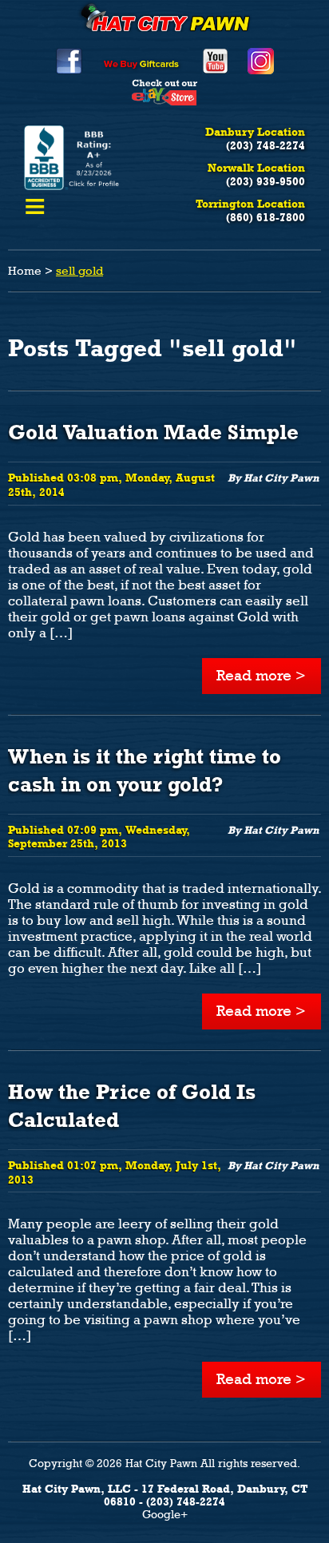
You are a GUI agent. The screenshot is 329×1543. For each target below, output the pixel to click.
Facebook (69, 61)
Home (25, 271)
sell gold (79, 271)
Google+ (165, 1514)
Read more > (261, 675)
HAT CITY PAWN (164, 16)
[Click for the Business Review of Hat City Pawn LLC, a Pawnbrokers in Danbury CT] (73, 186)
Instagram (261, 61)
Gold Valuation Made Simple (153, 432)
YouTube (215, 61)
